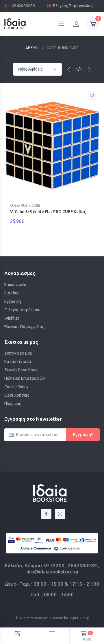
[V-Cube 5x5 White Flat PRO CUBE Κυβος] (52, 144)
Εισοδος (11, 293)
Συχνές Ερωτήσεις (21, 370)
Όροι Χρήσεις (16, 395)
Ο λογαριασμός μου (22, 309)
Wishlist (11, 318)
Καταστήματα (17, 361)
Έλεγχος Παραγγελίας (73, 5)
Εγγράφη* (83, 434)
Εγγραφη (12, 301)
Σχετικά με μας (18, 353)
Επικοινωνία (15, 284)
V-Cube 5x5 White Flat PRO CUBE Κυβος (48, 211)
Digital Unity (79, 618)
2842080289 (23, 5)
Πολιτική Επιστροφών (24, 378)
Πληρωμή (12, 403)
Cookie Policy (16, 386)
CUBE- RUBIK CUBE (25, 205)
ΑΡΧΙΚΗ (31, 48)
